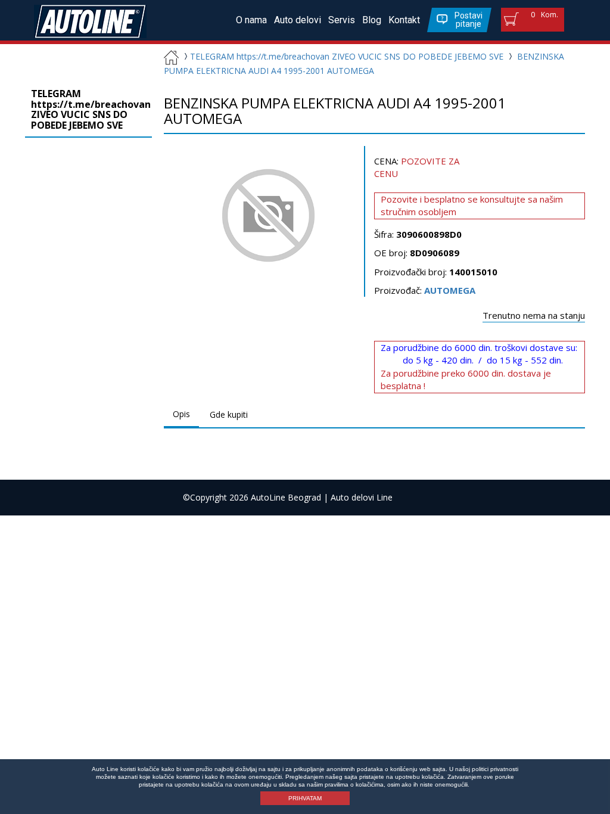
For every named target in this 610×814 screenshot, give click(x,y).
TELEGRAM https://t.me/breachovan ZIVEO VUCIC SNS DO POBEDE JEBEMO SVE (346, 56)
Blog (371, 20)
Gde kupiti (229, 414)
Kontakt (404, 20)
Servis (341, 20)
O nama (251, 20)
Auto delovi (297, 20)
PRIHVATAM (305, 798)
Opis (181, 414)
